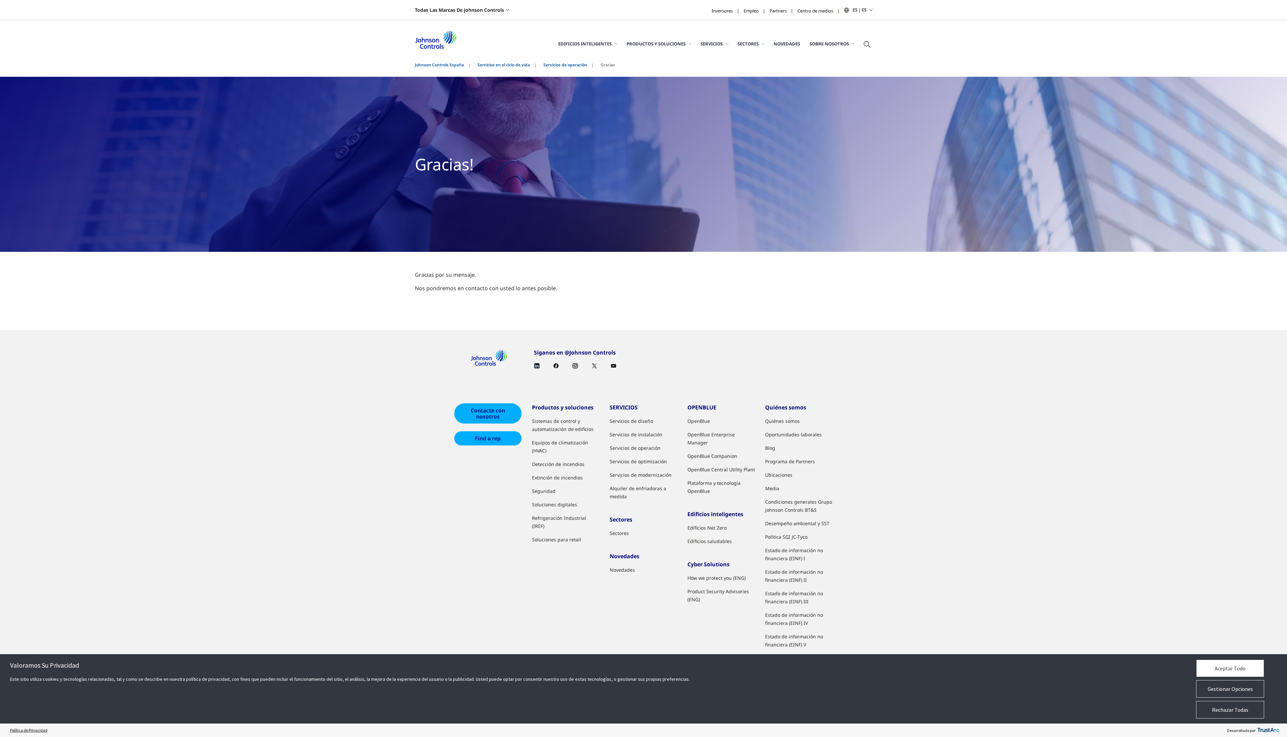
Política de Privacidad (28, 730)
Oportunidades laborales (793, 434)
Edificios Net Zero (707, 528)
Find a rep (488, 438)
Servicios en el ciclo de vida (503, 65)
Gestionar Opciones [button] (1230, 688)
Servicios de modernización (641, 475)
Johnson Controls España (439, 65)
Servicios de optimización (638, 461)
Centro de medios (815, 11)
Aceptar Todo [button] (1230, 668)
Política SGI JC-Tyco (786, 537)
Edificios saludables (709, 541)
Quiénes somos (782, 421)
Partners (778, 11)
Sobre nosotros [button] (829, 44)
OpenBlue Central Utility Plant (721, 469)
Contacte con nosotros (488, 413)
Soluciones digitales (554, 504)
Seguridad (544, 491)
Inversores (722, 11)
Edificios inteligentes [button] (585, 44)
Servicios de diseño (631, 421)
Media (772, 488)
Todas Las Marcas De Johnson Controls (459, 10)
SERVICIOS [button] (712, 44)
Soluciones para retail (556, 539)
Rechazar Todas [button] (1230, 709)
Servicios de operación (565, 65)
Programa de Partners (790, 461)
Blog (770, 448)
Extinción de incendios (557, 477)
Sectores (619, 533)
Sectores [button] (748, 44)
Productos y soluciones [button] (656, 44)
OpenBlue (698, 421)
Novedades (787, 44)
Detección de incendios (558, 464)
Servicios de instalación (636, 434)
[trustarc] (1268, 730)
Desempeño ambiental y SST (797, 523)
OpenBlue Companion (712, 456)
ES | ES (859, 10)
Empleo (751, 11)
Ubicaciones (778, 475)
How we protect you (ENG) (716, 578)
